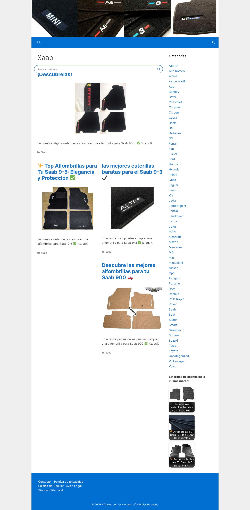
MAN (172, 231)
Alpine (173, 76)
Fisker (173, 154)
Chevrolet (175, 102)
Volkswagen (177, 361)
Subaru (174, 335)
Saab (44, 152)
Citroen (174, 112)
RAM (172, 288)
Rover (173, 304)
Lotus (173, 226)
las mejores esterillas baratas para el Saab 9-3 (132, 169)
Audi (172, 86)
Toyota (173, 351)
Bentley (174, 91)
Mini (171, 257)
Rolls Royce (177, 299)
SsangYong (176, 330)
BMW (172, 97)
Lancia (173, 211)
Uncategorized (179, 356)
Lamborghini (177, 206)
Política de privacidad (69, 481)
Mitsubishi (176, 262)
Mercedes (175, 247)
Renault (174, 294)
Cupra (173, 117)
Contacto (44, 481)
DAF (171, 128)
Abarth (173, 65)
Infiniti (173, 174)
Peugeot (174, 278)
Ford (172, 159)
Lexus (173, 221)
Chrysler (174, 107)
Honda (173, 164)
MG (171, 252)
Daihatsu (175, 133)
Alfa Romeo (177, 71)
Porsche (174, 283)
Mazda (173, 242)
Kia (171, 195)
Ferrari (173, 143)
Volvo (172, 366)
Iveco (172, 179)
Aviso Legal (74, 486)
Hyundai (174, 169)
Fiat (171, 148)
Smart (173, 325)
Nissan (173, 268)
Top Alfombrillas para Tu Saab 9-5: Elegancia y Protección (67, 172)
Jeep (172, 190)
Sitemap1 (56, 490)
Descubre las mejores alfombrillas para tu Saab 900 (128, 271)
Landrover (176, 216)
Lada (172, 200)
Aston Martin (178, 81)
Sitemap (44, 490)
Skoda (173, 320)
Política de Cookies (51, 486)
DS (171, 138)
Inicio (38, 42)
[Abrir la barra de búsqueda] (214, 42)
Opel (172, 273)
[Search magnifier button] (158, 69)
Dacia (173, 123)
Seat (172, 314)
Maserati (175, 237)
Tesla (172, 345)
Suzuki (173, 340)
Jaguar (173, 185)
